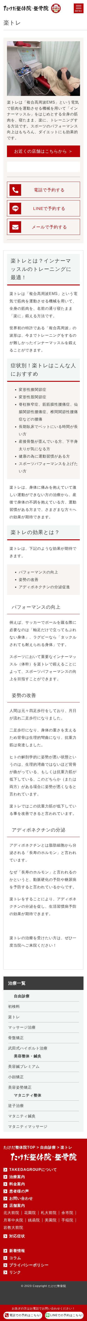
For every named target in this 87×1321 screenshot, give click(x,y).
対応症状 (17, 1236)
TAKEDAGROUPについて (33, 1170)
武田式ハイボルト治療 (28, 1048)
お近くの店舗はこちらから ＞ (43, 151)
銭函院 (34, 1220)
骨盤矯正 (16, 1038)
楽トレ (14, 1017)
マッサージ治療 (22, 1027)
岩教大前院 (13, 1227)
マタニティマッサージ (28, 1126)
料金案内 (17, 1184)
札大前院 (49, 1213)
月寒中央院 (13, 1220)
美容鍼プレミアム (24, 1066)
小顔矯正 (16, 1077)
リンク (15, 1272)
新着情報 (17, 1251)
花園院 (30, 1213)
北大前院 (11, 1213)
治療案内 (17, 1177)
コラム (15, 1258)
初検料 (14, 1006)
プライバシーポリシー (29, 1265)
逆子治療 (16, 1106)
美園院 (51, 1220)
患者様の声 (19, 1191)
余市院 (67, 1213)
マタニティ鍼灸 (22, 1116)
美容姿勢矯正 (20, 1087)
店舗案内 (17, 1205)
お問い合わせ (21, 1198)
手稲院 (67, 1220)
